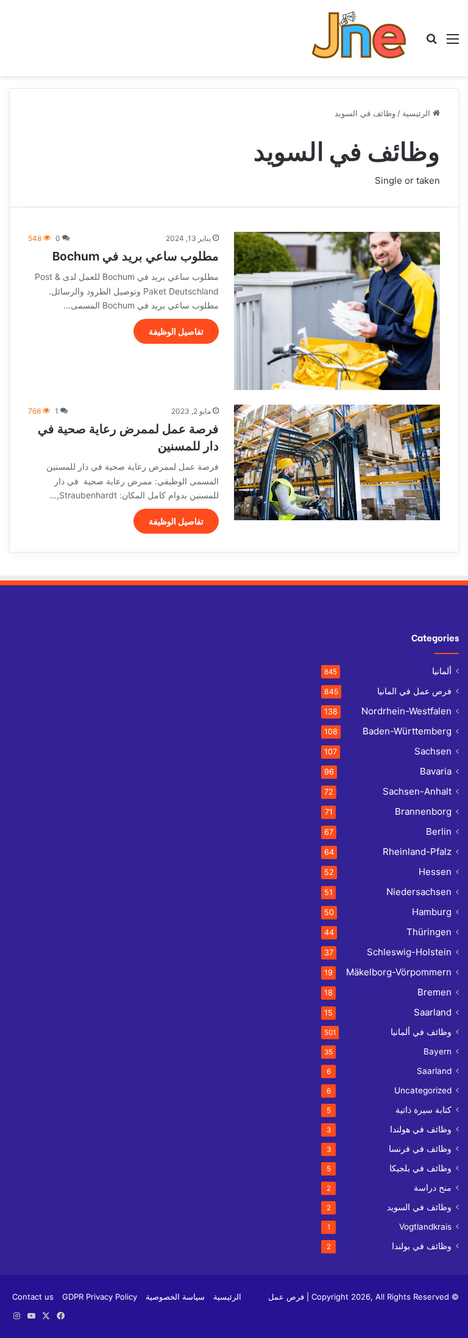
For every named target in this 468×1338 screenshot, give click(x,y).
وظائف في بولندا (422, 1246)
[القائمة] (453, 43)
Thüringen (429, 932)
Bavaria (436, 771)
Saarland (433, 1012)
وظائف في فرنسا (420, 1149)
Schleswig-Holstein (409, 952)
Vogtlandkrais (425, 1227)
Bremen (434, 992)
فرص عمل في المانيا (414, 691)
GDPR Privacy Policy (99, 1296)
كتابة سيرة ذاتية (423, 1110)
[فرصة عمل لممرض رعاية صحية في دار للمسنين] (337, 462)
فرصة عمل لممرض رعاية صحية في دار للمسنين (128, 436)
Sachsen (433, 751)
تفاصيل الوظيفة (176, 331)
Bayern (438, 1051)
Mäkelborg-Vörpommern (399, 972)
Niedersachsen (419, 891)
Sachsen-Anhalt (417, 791)
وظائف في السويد (419, 1207)
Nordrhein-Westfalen (406, 711)
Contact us (33, 1296)
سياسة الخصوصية (175, 1296)
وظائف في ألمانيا (421, 1032)
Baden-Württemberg (407, 731)
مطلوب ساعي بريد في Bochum (135, 254)
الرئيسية (417, 113)
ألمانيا (442, 671)
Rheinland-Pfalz (417, 851)
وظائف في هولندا (421, 1129)
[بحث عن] (431, 43)
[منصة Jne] (363, 38)
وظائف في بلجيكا (420, 1168)
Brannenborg (423, 811)
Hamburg (432, 912)
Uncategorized (423, 1090)
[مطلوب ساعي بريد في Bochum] (337, 311)
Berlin (439, 831)
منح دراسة (433, 1188)
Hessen (435, 871)
